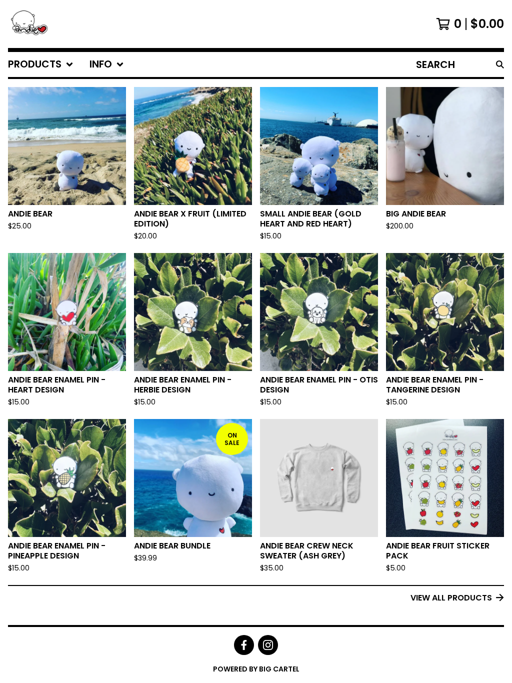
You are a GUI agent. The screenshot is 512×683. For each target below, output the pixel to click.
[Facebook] (244, 645)
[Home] (33, 24)
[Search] (500, 64)
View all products (451, 598)
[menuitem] (41, 64)
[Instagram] (268, 645)
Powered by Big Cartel (256, 669)
